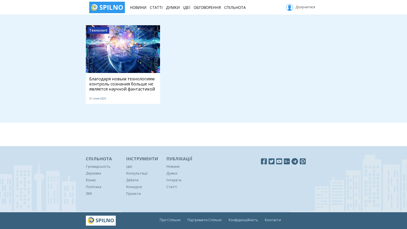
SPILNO (110, 7)
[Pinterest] (303, 161)
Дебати (132, 180)
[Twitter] (272, 161)
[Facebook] (264, 161)
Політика (93, 186)
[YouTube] (279, 161)
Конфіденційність (243, 220)
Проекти (133, 193)
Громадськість (98, 166)
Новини (138, 7)
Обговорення (207, 7)
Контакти (273, 220)
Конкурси (134, 186)
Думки (173, 7)
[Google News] (287, 161)
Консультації (137, 173)
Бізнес (91, 180)
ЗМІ (89, 193)
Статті (156, 7)
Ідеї (186, 7)
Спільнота (235, 7)
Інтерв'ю (173, 180)
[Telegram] (294, 161)
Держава (93, 173)
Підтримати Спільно (204, 220)
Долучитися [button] (305, 7)
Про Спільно (170, 220)
